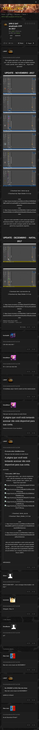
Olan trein (6, 656)
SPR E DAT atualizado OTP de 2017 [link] (11, 16)
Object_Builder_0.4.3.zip (23, 516)
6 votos (23, 327)
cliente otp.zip (25, 190)
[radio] (25, 23)
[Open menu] (36, 2)
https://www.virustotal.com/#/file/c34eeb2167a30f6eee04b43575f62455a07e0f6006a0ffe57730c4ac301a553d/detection (19, 306)
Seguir (31, 43)
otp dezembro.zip (25, 291)
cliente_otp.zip (24, 513)
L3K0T (5, 51)
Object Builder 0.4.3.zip (24, 193)
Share (21, 43)
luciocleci (6, 600)
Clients (24, 14)
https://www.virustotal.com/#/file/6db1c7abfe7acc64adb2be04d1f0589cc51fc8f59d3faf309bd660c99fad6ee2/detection (19, 212)
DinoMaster (6, 626)
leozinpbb (6, 335)
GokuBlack (6, 357)
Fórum (3, 14)
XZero (5, 575)
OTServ (10, 14)
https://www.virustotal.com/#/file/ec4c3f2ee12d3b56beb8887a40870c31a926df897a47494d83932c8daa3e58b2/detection (19, 203)
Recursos (17, 14)
